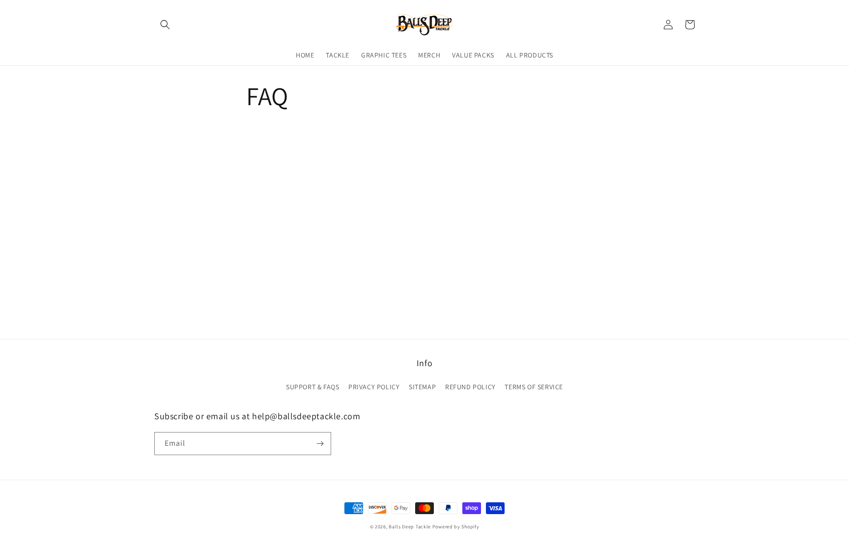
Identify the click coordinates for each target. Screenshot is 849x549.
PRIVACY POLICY (373, 386)
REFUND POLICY (470, 386)
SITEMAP (422, 386)
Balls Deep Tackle (410, 526)
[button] (165, 24)
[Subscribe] (320, 443)
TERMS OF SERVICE (534, 386)
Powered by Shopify (456, 526)
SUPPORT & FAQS (312, 386)
